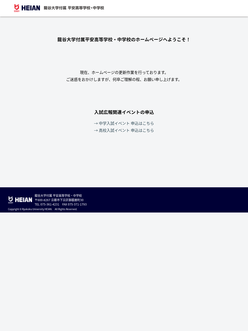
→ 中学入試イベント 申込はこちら (124, 123)
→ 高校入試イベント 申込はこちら (124, 130)
